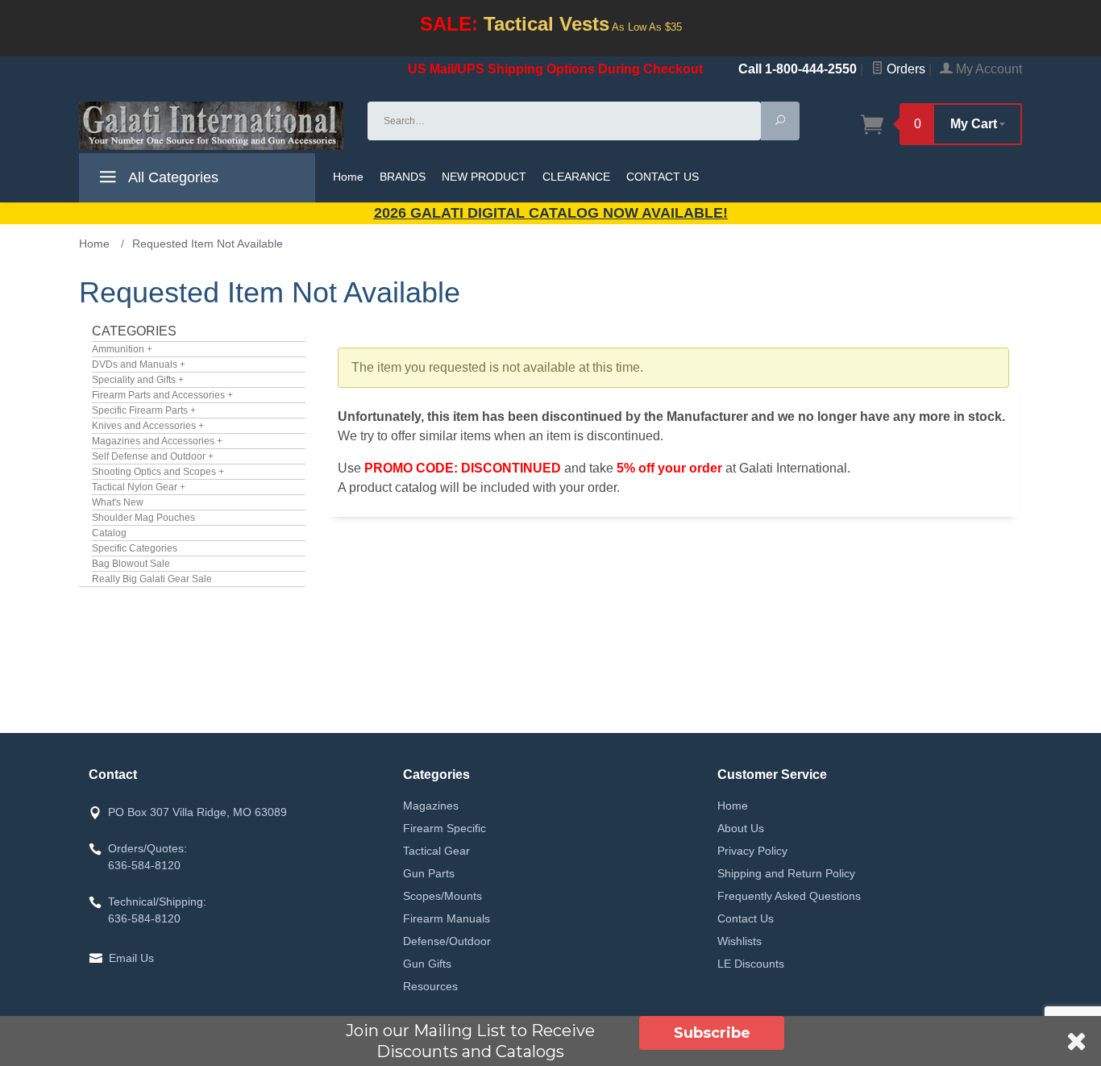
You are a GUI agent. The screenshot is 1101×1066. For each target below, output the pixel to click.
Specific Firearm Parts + (144, 410)
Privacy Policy (752, 850)
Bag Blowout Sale (131, 563)
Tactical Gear (436, 850)
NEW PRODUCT (484, 176)
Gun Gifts (427, 963)
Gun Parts (429, 873)
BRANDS (403, 176)
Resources (430, 986)
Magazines (431, 805)
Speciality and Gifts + (138, 379)
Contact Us (745, 918)
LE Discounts (750, 963)
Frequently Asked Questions (789, 895)
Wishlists (739, 941)
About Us (740, 828)
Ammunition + (122, 349)
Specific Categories (134, 548)
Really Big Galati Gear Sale (152, 579)
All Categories (171, 177)
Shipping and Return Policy (786, 873)
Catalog (109, 533)
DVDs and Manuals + (138, 364)
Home (348, 176)
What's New (117, 502)
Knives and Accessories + (148, 425)
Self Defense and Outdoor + (153, 456)
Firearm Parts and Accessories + (162, 395)
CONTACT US (662, 176)
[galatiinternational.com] (213, 126)
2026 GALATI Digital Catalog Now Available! (551, 213)
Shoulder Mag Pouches (143, 517)
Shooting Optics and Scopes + (158, 471)
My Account (987, 69)
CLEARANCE (576, 176)
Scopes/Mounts (442, 895)
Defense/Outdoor (447, 941)
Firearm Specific (444, 828)
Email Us (131, 957)
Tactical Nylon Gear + (138, 487)
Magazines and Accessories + (157, 441)
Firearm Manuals (446, 918)
